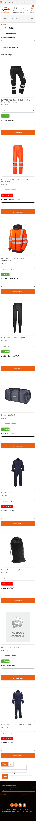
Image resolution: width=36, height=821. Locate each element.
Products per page (8, 38)
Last (5, 776)
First (4, 764)
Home (3, 24)
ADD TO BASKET (18, 133)
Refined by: (6, 55)
